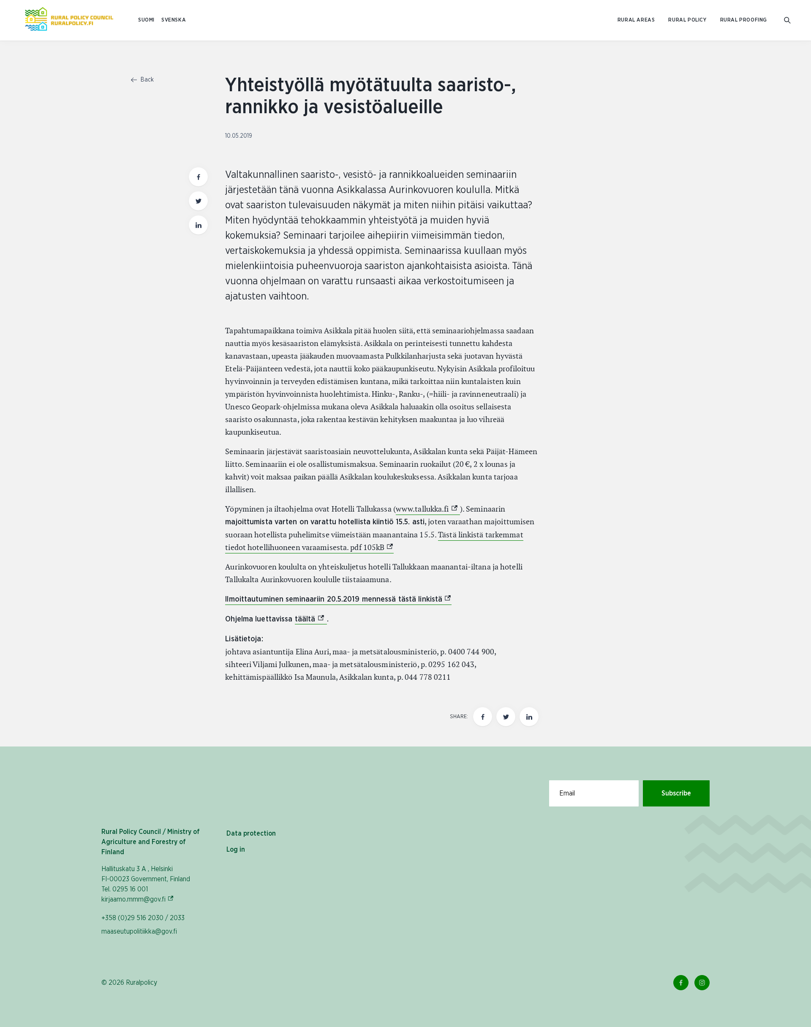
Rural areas (636, 20)
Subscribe (676, 793)
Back (146, 80)
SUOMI (146, 20)
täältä (311, 619)
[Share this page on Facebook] (198, 176)
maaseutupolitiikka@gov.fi (139, 931)
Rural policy (687, 20)
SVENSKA (173, 20)
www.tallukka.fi (428, 509)
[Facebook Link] (681, 982)
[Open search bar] (787, 20)
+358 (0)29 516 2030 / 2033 (143, 918)
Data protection (251, 833)
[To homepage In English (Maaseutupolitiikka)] (69, 20)
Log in (235, 849)
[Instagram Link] (702, 982)
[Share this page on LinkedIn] (198, 224)
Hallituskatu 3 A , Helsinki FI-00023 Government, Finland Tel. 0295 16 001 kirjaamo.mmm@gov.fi (145, 884)
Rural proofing (743, 20)
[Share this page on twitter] (198, 200)
